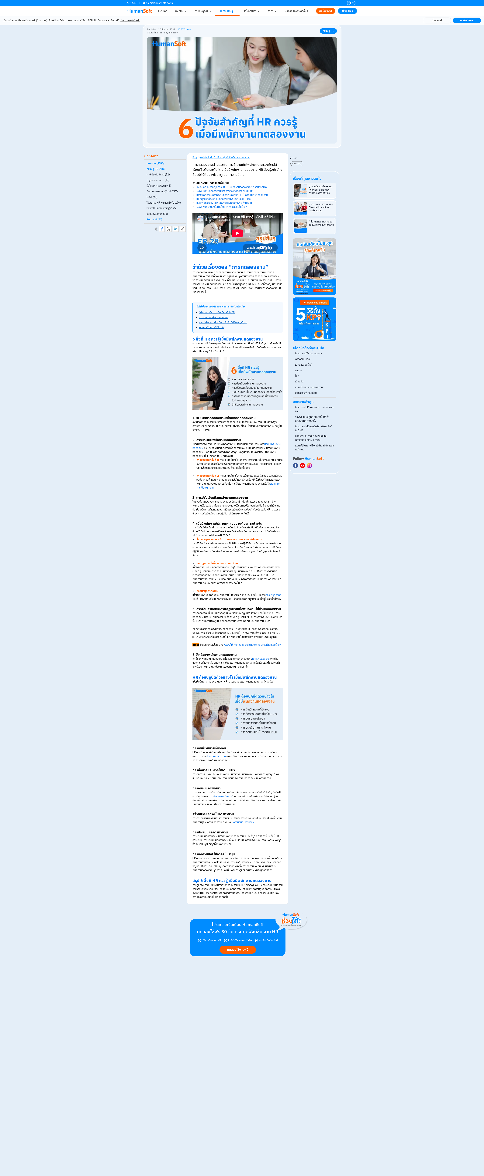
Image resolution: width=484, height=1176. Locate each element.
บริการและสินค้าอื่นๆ (296, 11)
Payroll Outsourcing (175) (162, 208)
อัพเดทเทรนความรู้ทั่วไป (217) (162, 191)
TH (349, 3)
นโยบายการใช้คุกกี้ (130, 20)
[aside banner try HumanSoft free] (315, 266)
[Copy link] (183, 229)
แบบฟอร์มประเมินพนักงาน (309, 387)
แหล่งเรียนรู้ (226, 11)
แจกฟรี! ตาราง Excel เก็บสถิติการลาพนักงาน (314, 447)
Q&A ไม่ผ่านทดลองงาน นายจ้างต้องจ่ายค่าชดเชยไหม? (224, 191)
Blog (194, 157)
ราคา (271, 11)
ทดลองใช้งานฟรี (237, 949)
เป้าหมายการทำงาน (216, 756)
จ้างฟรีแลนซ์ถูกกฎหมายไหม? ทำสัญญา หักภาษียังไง (312, 418)
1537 (133, 3)
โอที (297, 376)
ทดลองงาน (296, 163)
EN (353, 3)
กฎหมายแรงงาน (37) (158, 180)
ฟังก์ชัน (179, 11)
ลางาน (298, 370)
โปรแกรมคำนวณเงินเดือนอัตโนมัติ (217, 312)
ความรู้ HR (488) (156, 169)
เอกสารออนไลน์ (303, 364)
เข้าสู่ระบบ (347, 10)
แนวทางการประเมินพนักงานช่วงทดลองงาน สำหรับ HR (224, 203)
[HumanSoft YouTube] (302, 465)
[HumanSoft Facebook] (295, 465)
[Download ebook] (315, 319)
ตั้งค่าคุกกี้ (437, 20)
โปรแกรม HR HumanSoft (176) (164, 202)
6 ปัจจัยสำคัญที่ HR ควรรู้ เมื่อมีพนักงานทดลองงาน (225, 157)
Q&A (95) (152, 197)
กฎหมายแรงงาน (261, 658)
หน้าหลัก (163, 11)
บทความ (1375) (155, 163)
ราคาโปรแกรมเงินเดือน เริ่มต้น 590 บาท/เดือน (223, 322)
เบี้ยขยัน (299, 381)
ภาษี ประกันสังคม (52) (158, 174)
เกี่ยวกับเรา (250, 11)
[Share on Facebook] (162, 229)
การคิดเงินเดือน (303, 359)
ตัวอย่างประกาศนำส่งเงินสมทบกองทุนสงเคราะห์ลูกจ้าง (311, 438)
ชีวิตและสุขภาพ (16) (157, 213)
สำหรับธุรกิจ (201, 11)
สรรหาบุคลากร (273, 595)
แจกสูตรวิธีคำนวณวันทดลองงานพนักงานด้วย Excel (223, 199)
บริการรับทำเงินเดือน (306, 393)
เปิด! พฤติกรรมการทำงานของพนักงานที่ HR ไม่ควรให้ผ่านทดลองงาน (232, 195)
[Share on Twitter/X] (169, 229)
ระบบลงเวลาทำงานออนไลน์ (213, 317)
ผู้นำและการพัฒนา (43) (159, 186)
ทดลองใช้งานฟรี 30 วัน (211, 327)
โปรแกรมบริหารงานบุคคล (308, 353)
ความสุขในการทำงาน (244, 822)
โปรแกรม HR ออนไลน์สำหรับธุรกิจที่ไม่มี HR (313, 428)
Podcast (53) (154, 219)
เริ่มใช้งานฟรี (325, 10)
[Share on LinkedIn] (176, 229)
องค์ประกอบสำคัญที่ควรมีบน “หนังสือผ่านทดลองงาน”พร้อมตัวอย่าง (231, 187)
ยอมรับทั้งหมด (466, 20)
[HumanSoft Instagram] (309, 465)
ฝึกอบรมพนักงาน (223, 796)
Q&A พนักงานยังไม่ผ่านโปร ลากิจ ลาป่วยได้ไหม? (221, 206)
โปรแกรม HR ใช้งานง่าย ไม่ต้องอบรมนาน (314, 409)
